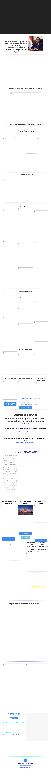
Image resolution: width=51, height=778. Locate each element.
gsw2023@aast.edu (25, 765)
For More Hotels (25, 537)
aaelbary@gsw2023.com (25, 767)
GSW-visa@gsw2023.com (37, 596)
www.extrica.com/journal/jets (25, 442)
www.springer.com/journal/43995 (25, 431)
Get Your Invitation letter (37, 586)
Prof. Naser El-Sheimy (25, 490)
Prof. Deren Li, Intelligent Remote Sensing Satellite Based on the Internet (13, 627)
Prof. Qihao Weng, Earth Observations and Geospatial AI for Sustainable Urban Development (37, 656)
